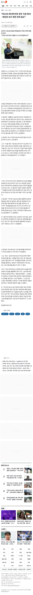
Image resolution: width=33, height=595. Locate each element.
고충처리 (29, 569)
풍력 (23, 314)
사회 (12, 549)
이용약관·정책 (21, 569)
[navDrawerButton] (30, 2)
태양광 (17, 314)
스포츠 (3, 529)
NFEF (27, 314)
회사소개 (4, 569)
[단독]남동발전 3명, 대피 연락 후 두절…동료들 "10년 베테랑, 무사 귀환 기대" (15, 499)
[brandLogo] (4, 1)
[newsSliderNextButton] (30, 465)
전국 (4, 552)
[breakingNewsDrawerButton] (27, 2)
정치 (4, 549)
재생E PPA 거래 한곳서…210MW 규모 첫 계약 (15, 361)
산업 (4, 556)
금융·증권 (28, 552)
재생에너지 (5, 314)
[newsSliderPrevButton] (26, 465)
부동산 (12, 556)
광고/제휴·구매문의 (12, 569)
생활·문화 (4, 559)
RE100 (11, 314)
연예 (2, 508)
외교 (12, 552)
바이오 (28, 556)
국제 (29, 549)
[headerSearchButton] (24, 2)
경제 (2, 10)
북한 (21, 552)
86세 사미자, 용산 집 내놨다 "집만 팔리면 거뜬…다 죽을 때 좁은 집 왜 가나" (15, 478)
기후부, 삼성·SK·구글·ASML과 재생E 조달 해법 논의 (17, 366)
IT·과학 (21, 556)
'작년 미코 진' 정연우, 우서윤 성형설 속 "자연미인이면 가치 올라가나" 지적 (15, 485)
